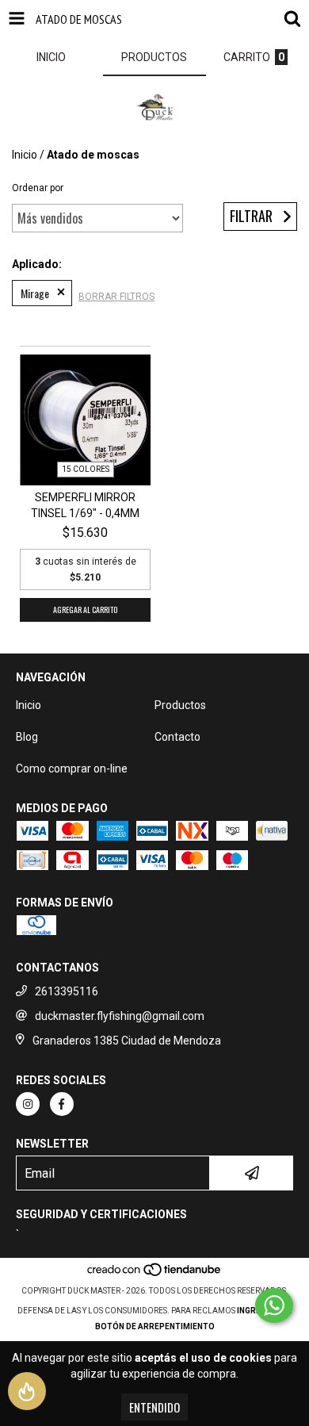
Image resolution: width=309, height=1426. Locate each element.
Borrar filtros (116, 296)
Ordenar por (37, 188)
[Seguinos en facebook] (62, 1104)
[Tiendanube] (155, 1275)
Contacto (177, 736)
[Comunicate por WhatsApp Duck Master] (274, 1305)
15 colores (85, 469)
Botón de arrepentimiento (155, 1326)
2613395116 (66, 991)
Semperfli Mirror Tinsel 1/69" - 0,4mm (85, 505)
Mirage (35, 293)
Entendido (154, 1407)
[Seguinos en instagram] (28, 1104)
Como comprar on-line (72, 768)
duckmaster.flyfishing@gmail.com (119, 1016)
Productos (180, 705)
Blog (27, 736)
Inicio (24, 154)
